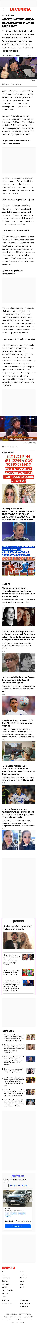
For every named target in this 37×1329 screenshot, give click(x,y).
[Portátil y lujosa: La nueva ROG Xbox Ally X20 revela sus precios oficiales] (18, 751)
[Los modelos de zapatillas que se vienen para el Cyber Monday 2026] (28, 972)
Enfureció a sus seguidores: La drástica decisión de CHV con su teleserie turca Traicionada (14, 1071)
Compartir (6, 84)
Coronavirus (14, 447)
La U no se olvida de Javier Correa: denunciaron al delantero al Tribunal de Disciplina (18, 680)
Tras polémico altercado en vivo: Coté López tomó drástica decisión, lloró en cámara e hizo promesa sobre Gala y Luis (14, 1038)
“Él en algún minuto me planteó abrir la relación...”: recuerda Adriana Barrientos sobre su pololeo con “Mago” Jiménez (11, 960)
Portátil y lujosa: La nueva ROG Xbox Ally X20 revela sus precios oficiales (18, 723)
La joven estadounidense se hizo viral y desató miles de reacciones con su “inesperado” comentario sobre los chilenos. (18, 823)
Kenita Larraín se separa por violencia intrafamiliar (17, 927)
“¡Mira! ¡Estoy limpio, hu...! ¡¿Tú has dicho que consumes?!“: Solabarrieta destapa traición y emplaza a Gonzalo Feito (14, 1103)
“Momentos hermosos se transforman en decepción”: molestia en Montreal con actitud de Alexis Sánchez (18, 770)
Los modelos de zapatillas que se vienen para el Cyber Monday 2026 (12, 972)
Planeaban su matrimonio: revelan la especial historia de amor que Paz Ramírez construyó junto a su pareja (18, 592)
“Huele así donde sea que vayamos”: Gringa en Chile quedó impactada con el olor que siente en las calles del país (18, 813)
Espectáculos (8, 15)
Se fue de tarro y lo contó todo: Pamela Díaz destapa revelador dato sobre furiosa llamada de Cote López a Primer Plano (14, 1093)
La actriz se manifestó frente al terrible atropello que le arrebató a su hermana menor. (16, 645)
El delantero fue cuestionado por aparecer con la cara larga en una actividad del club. (18, 778)
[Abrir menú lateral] (3, 9)
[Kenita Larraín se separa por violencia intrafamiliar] (18, 941)
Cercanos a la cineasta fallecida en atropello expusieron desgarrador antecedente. (18, 601)
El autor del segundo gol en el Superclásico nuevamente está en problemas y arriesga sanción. (18, 688)
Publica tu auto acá (18, 1186)
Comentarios (17, 84)
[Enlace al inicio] (18, 921)
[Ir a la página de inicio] (20, 9)
